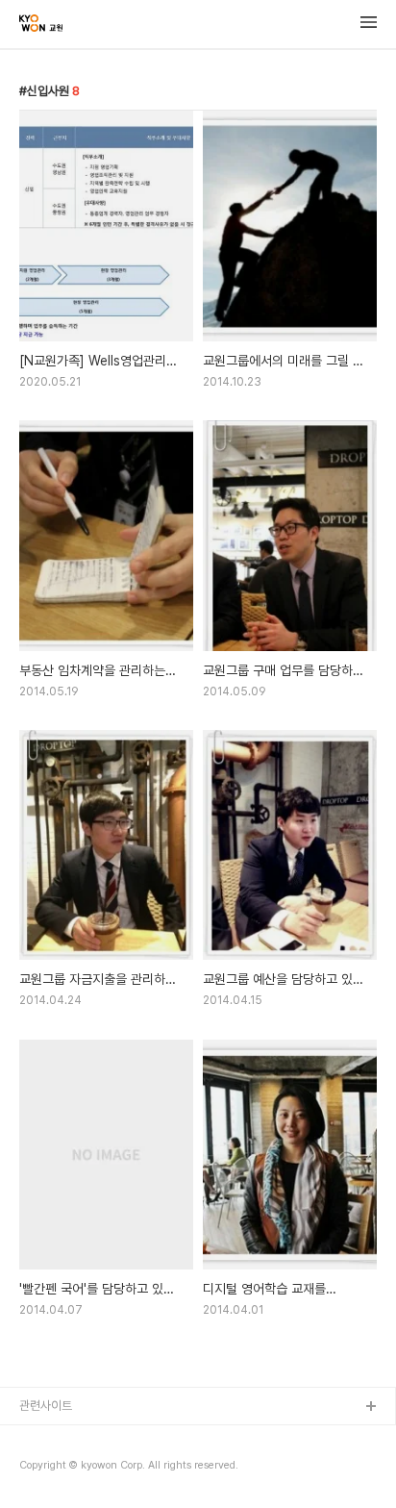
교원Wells (46, 1469)
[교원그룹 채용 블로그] (40, 25)
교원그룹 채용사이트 (69, 1438)
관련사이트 (45, 1405)
